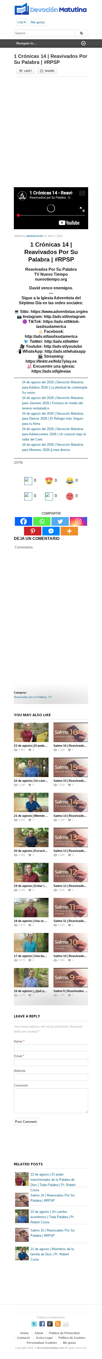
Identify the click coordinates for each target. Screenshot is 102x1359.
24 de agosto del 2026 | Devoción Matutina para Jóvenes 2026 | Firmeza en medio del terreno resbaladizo (52, 403)
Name (18, 1041)
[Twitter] (60, 521)
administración (34, 235)
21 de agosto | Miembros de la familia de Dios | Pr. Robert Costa (52, 1254)
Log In (22, 22)
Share (49, 70)
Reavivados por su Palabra (30, 697)
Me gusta (37, 22)
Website (20, 1071)
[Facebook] (23, 521)
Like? (28, 70)
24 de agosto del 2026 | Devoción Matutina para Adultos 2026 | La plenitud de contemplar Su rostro (54, 387)
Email (18, 1056)
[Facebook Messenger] (51, 531)
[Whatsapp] (42, 521)
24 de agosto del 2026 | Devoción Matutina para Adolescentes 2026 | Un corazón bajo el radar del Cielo (54, 434)
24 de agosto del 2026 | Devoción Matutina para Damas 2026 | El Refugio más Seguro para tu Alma (52, 419)
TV (49, 697)
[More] (69, 531)
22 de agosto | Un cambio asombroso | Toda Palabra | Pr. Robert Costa (52, 1217)
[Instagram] (78, 521)
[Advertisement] (51, 134)
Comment (21, 1085)
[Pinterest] (32, 531)
